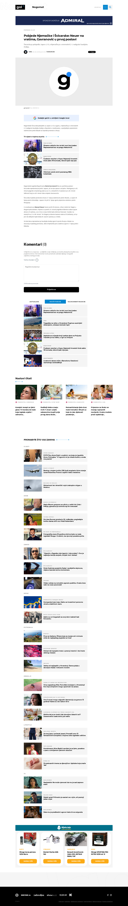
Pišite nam (61, 901)
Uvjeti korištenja (88, 901)
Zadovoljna (38, 896)
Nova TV (16, 896)
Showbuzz (52, 896)
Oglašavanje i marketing (77, 901)
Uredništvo (67, 901)
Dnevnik (26, 896)
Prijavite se (51, 290)
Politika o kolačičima (107, 901)
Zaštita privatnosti (97, 901)
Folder (63, 896)
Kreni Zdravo (70, 896)
